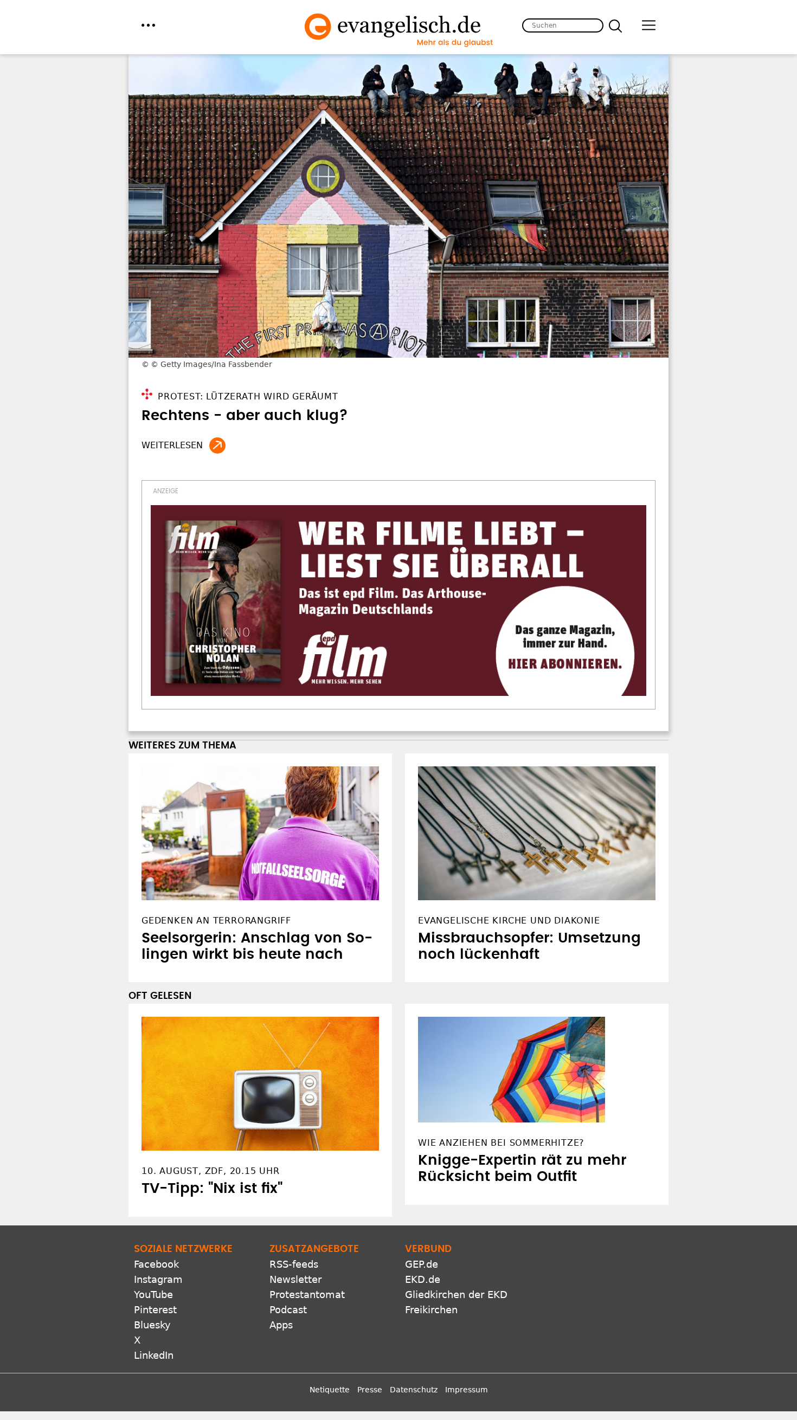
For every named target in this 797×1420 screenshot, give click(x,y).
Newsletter (295, 1279)
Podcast (288, 1309)
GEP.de (421, 1264)
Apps (281, 1325)
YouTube (153, 1294)
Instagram (158, 1279)
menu (148, 25)
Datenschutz (414, 1389)
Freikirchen (431, 1309)
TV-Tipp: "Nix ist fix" (212, 1189)
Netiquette (330, 1389)
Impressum (466, 1389)
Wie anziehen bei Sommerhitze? (501, 1143)
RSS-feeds (293, 1264)
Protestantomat (307, 1294)
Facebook (156, 1264)
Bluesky (152, 1325)
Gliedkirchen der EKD (456, 1294)
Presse (369, 1389)
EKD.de (422, 1279)
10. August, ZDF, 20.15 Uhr (211, 1171)
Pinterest (155, 1309)
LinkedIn (153, 1355)
